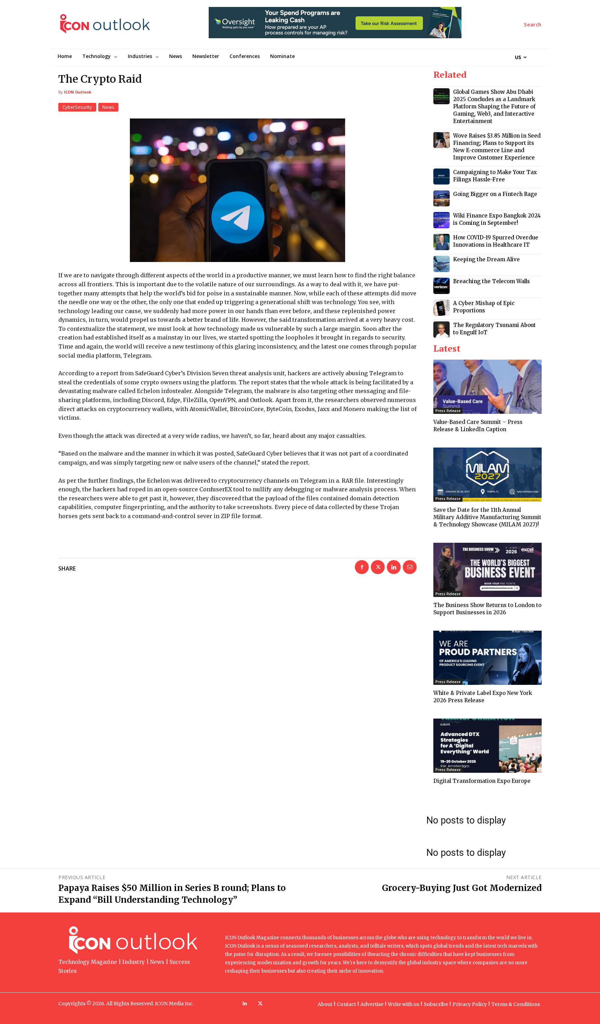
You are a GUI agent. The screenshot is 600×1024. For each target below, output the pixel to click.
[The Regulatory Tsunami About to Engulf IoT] (441, 329)
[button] (533, 24)
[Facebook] (362, 567)
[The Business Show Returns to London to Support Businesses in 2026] (487, 570)
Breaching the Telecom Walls (491, 281)
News (108, 107)
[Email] (410, 567)
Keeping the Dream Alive (486, 259)
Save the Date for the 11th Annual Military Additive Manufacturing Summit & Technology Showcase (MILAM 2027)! (487, 517)
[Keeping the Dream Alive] (441, 264)
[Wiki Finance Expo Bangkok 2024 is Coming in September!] (441, 220)
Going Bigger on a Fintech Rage (495, 194)
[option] (335, 26)
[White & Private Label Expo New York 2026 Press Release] (487, 658)
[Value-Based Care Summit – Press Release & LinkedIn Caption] (487, 387)
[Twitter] (378, 567)
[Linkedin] (394, 567)
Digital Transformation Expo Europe (482, 781)
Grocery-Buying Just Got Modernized (462, 888)
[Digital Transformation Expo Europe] (487, 746)
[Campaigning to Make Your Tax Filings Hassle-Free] (441, 177)
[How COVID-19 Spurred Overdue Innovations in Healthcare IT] (441, 242)
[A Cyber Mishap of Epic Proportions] (441, 308)
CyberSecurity (77, 107)
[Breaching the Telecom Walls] (441, 286)
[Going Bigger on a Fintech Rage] (441, 198)
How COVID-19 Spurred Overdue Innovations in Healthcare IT (495, 241)
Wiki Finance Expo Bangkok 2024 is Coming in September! (497, 219)
